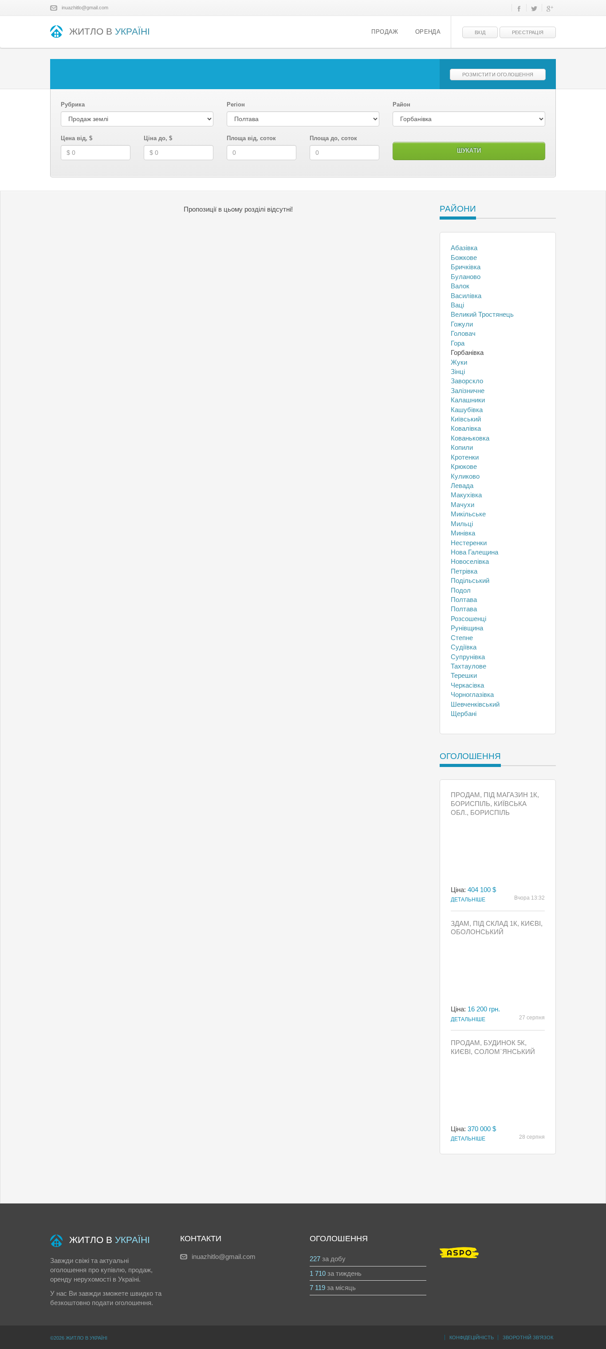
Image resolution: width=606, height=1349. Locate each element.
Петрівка (464, 571)
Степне (462, 637)
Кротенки (465, 457)
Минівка (463, 533)
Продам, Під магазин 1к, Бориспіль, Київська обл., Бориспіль (495, 803)
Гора (457, 343)
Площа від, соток (251, 138)
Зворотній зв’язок (528, 1337)
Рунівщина (467, 628)
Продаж (384, 32)
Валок (460, 286)
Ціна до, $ (158, 138)
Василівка (466, 295)
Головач (463, 333)
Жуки (459, 362)
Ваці (457, 305)
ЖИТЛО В (109, 31)
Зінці (458, 371)
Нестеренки (469, 543)
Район (401, 104)
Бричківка (465, 267)
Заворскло (467, 381)
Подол (461, 590)
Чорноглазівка (472, 694)
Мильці (462, 523)
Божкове (464, 257)
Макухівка (466, 495)
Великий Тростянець (482, 314)
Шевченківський (475, 704)
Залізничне (467, 390)
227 (315, 1258)
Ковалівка (466, 428)
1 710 (318, 1273)
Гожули (462, 324)
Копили (462, 447)
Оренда (428, 32)
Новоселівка (470, 561)
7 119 (317, 1287)
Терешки (464, 675)
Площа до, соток (333, 138)
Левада (462, 485)
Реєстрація (527, 32)
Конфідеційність (471, 1337)
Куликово (465, 476)
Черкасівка (467, 685)
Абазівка (464, 248)
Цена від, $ (76, 138)
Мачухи (462, 504)
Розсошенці (468, 618)
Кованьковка (470, 438)
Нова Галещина (474, 552)
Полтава (464, 599)
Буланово (465, 276)
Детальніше (468, 900)
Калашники (468, 400)
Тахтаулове (468, 666)
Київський (466, 419)
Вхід (480, 32)
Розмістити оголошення (497, 74)
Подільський (470, 580)
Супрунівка (468, 657)
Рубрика (73, 104)
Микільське (468, 514)
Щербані (463, 713)
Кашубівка (467, 409)
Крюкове (464, 466)
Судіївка (463, 647)
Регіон (236, 104)
